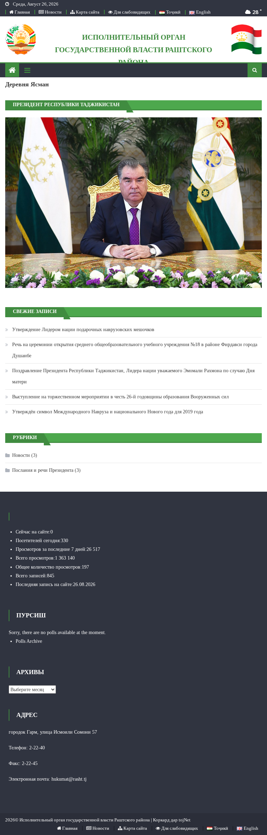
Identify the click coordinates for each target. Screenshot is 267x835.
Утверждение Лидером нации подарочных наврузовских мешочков (83, 329)
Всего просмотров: (35, 558)
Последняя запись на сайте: (44, 584)
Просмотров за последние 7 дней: (51, 549)
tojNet (185, 819)
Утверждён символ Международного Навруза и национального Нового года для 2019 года (107, 411)
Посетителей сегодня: (38, 540)
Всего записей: (31, 575)
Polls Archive (29, 641)
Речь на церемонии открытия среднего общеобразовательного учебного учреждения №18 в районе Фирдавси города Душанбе (134, 350)
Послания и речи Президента (42, 470)
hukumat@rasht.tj (69, 779)
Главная (22, 12)
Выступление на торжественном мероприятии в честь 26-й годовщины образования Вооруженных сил (120, 396)
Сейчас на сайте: (33, 531)
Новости (53, 12)
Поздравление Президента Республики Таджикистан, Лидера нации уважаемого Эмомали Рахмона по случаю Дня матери (133, 376)
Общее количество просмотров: (49, 567)
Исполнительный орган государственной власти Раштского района (133, 50)
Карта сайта (87, 12)
